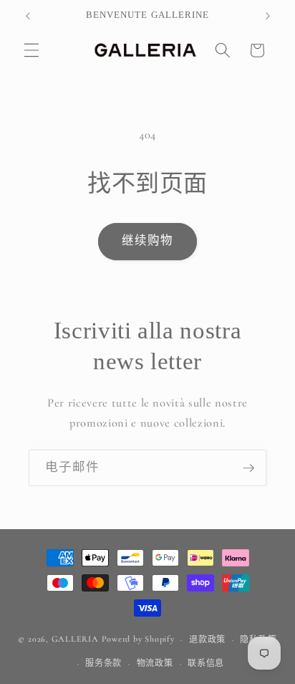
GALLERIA (75, 640)
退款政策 (207, 640)
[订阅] (248, 468)
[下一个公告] (268, 16)
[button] (31, 50)
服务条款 (103, 663)
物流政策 (155, 663)
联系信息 (206, 663)
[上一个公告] (28, 16)
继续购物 (147, 241)
